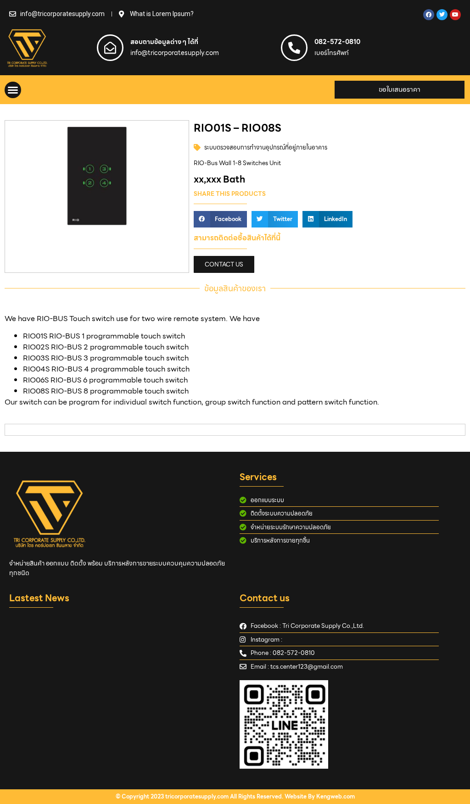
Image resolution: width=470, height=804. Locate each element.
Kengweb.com (335, 796)
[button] (13, 90)
